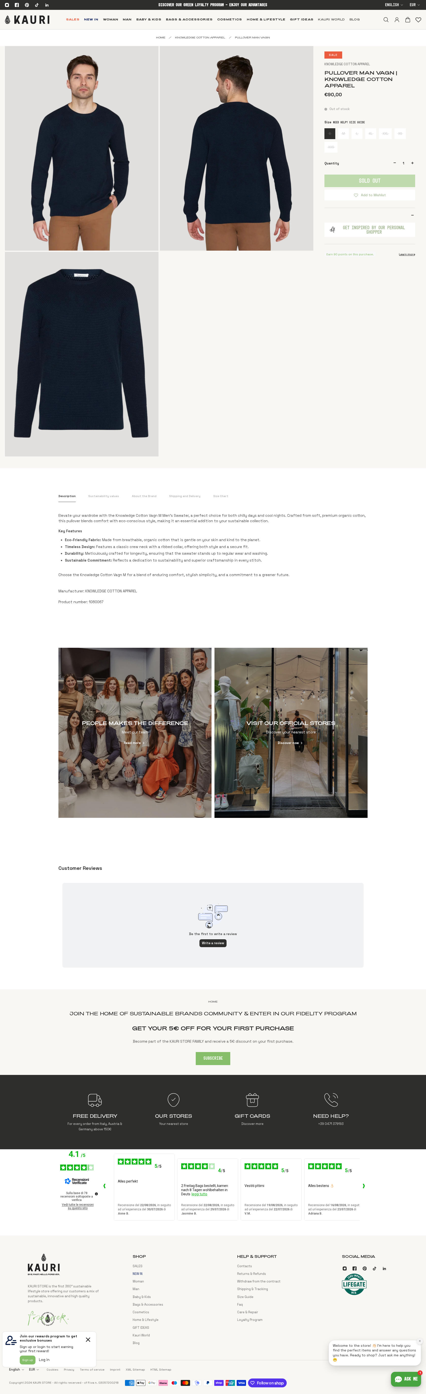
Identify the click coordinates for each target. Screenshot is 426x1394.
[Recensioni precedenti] (104, 1187)
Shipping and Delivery (184, 496)
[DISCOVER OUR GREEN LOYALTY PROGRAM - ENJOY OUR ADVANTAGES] (212, 5)
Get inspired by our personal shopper (374, 230)
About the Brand (144, 496)
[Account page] (396, 19)
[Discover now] (291, 733)
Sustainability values (103, 496)
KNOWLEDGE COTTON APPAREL (347, 64)
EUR (413, 5)
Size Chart (220, 496)
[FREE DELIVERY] (95, 1112)
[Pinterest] (27, 5)
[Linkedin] (47, 5)
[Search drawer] (385, 19)
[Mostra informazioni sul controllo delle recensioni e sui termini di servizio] (96, 1194)
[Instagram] (7, 5)
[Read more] (135, 733)
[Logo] (27, 19)
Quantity (331, 163)
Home (160, 37)
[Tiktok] (37, 5)
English (392, 5)
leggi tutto (199, 1194)
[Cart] (407, 19)
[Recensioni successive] (363, 1187)
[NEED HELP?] (331, 1112)
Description (67, 496)
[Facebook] (17, 5)
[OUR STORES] (173, 1112)
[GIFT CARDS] (252, 1112)
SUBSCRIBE (213, 1058)
